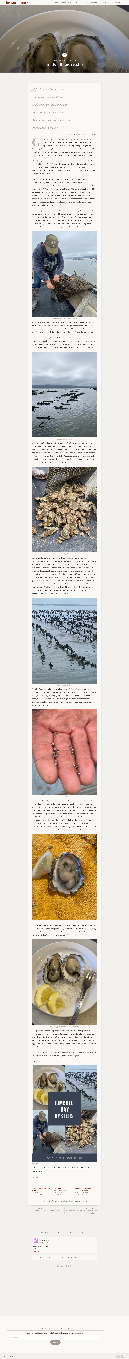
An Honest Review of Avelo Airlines (45, 1209)
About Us (105, 3)
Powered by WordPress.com (14, 1357)
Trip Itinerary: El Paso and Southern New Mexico (81, 1211)
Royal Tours (66, 3)
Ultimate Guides (80, 3)
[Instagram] (123, 1357)
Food (85, 1201)
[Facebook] (117, 1357)
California (53, 1201)
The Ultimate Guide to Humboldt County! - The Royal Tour (59, 1258)
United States (63, 1201)
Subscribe (55, 1342)
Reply (37, 1251)
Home (56, 3)
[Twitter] (120, 1357)
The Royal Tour (16, 2)
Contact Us (115, 3)
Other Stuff (94, 3)
